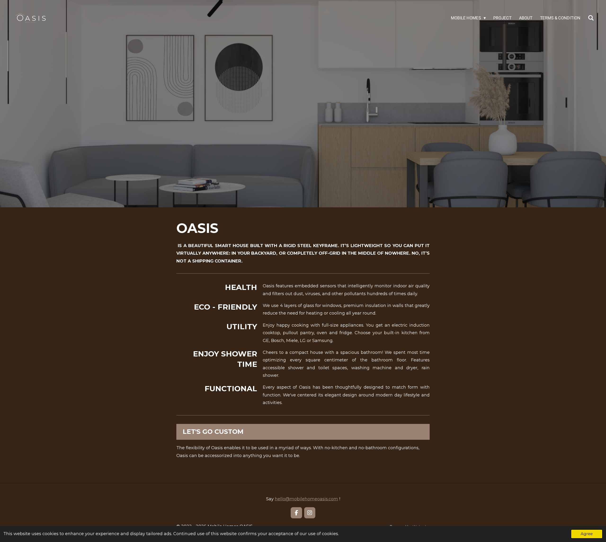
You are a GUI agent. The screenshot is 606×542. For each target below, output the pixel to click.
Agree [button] (587, 533)
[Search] (591, 18)
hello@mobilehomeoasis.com (306, 499)
